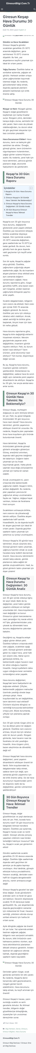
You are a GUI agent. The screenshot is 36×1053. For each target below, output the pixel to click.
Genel (18, 1029)
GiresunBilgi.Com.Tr (18, 3)
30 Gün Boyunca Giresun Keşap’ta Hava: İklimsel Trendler (16, 212)
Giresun (24, 1029)
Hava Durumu (21, 1032)
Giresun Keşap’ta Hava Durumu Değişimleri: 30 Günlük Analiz (19, 205)
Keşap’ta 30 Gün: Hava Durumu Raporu (19, 192)
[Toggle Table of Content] (30, 188)
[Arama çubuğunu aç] (34, 9)
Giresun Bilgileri (9, 1032)
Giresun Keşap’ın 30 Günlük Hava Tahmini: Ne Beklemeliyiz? (19, 199)
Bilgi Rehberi (10, 1029)
